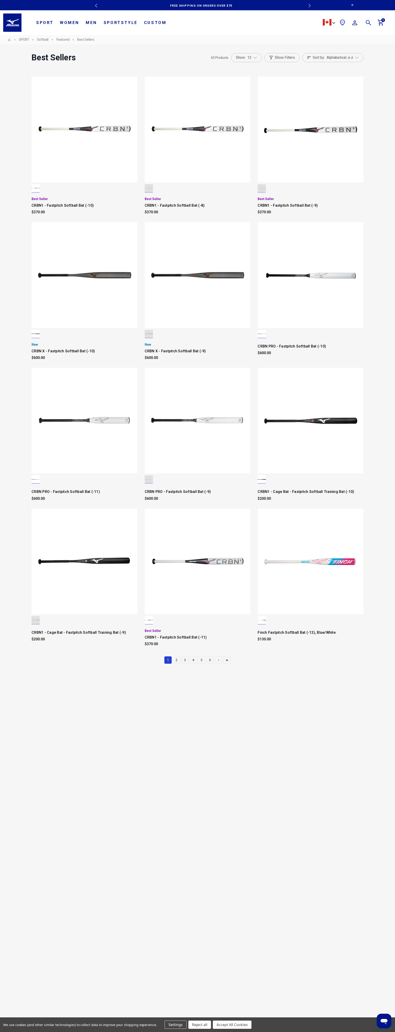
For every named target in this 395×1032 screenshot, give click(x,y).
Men (91, 22)
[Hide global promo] (352, 5)
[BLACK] (262, 479)
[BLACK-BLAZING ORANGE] (36, 334)
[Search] (368, 23)
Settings (175, 1024)
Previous (95, 2)
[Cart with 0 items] (380, 24)
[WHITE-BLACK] (36, 188)
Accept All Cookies (232, 1024)
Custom (155, 22)
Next (307, 2)
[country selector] (329, 23)
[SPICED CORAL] (262, 334)
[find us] (342, 23)
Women (69, 22)
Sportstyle (121, 22)
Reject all (199, 1024)
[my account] (355, 23)
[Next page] (218, 660)
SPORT (44, 22)
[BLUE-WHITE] (262, 620)
